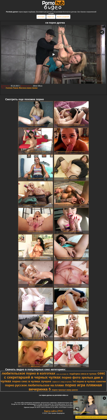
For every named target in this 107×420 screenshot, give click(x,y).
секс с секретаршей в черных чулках (54, 375)
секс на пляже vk (62, 374)
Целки (34, 88)
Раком (15, 88)
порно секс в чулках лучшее (31, 381)
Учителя (9, 88)
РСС (60, 411)
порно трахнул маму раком (65, 390)
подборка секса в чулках (82, 373)
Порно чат (50, 16)
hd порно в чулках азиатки (89, 381)
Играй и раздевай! (63, 16)
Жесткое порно (25, 88)
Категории (41, 16)
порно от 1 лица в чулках (62, 382)
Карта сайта (50, 411)
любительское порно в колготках (28, 373)
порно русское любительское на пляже (34, 385)
